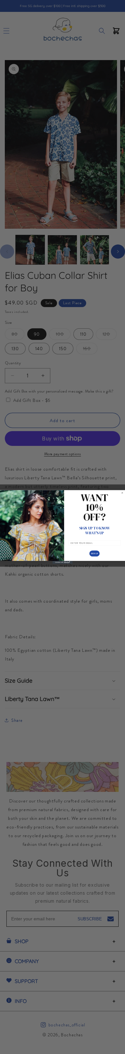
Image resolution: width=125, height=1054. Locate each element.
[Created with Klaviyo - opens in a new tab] (62, 562)
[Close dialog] (122, 493)
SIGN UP (94, 553)
